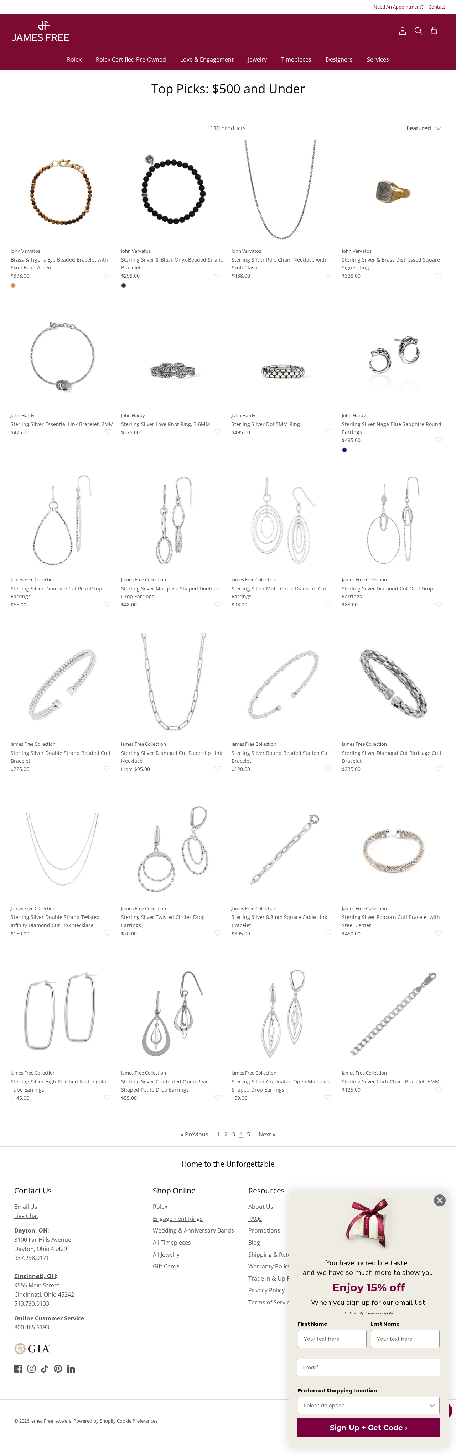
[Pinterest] (58, 1369)
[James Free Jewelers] (40, 31)
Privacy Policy (266, 1290)
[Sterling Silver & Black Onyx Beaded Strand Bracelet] (172, 191)
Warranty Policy (269, 1266)
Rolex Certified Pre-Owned (131, 59)
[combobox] (366, 1405)
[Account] (401, 31)
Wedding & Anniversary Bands (193, 1230)
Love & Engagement (207, 59)
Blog (254, 1242)
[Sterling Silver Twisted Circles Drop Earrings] (172, 849)
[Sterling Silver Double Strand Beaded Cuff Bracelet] (62, 684)
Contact (437, 7)
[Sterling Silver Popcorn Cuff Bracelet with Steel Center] (393, 849)
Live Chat (26, 1216)
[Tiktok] (45, 1369)
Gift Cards (166, 1266)
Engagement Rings (178, 1219)
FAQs (255, 1219)
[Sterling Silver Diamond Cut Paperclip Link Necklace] (172, 684)
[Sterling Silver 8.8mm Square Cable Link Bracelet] (283, 849)
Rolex (74, 59)
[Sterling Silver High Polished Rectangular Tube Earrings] (62, 1013)
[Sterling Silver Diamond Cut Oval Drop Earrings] (393, 520)
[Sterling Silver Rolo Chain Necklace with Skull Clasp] (283, 191)
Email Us (25, 1206)
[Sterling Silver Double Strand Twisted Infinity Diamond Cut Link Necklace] (62, 849)
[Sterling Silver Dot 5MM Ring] (283, 356)
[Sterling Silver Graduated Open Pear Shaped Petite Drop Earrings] (172, 1013)
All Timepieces (172, 1242)
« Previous (194, 1134)
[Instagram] (31, 1369)
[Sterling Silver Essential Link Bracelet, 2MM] (62, 356)
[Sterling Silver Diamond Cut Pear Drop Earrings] (62, 520)
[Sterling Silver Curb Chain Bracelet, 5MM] (393, 1013)
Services (378, 59)
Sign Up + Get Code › (369, 1427)
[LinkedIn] (71, 1369)
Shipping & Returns (274, 1255)
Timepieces (296, 59)
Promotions (264, 1230)
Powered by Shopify (94, 1421)
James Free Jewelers (50, 1421)
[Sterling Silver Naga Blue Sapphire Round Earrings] (393, 356)
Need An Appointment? (399, 7)
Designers (339, 59)
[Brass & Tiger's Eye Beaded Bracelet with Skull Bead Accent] (62, 191)
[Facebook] (18, 1369)
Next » (267, 1134)
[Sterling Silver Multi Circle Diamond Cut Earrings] (283, 520)
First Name (312, 1324)
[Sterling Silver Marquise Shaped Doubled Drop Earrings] (172, 520)
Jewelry (257, 59)
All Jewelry (166, 1255)
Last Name (385, 1324)
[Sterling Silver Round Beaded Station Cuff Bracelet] (283, 684)
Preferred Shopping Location (337, 1390)
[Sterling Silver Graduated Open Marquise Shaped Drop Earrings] (283, 1013)
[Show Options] (432, 1405)
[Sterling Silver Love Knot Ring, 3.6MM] (172, 356)
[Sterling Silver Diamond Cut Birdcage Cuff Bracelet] (393, 684)
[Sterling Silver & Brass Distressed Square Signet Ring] (393, 191)
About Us (260, 1206)
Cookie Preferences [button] (137, 1421)
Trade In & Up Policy (275, 1278)
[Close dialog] (440, 1200)
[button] (73, 276)
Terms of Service (270, 1302)
